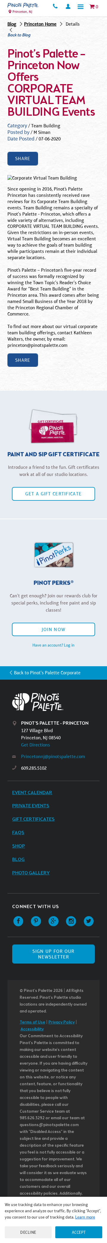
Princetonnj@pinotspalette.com (53, 756)
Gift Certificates (33, 819)
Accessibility (32, 1029)
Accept (79, 1232)
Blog (11, 24)
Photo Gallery (31, 873)
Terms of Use (32, 1022)
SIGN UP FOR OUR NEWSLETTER (53, 954)
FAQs (18, 833)
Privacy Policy (61, 1022)
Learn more (85, 1217)
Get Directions (35, 745)
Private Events (30, 806)
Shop (18, 846)
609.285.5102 (34, 768)
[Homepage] (58, 702)
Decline (28, 1232)
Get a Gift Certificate (53, 494)
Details (73, 24)
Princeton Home (40, 24)
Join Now (53, 629)
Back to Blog (18, 35)
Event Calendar (32, 793)
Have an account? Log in (53, 645)
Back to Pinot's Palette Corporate (47, 672)
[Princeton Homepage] (23, 5)
